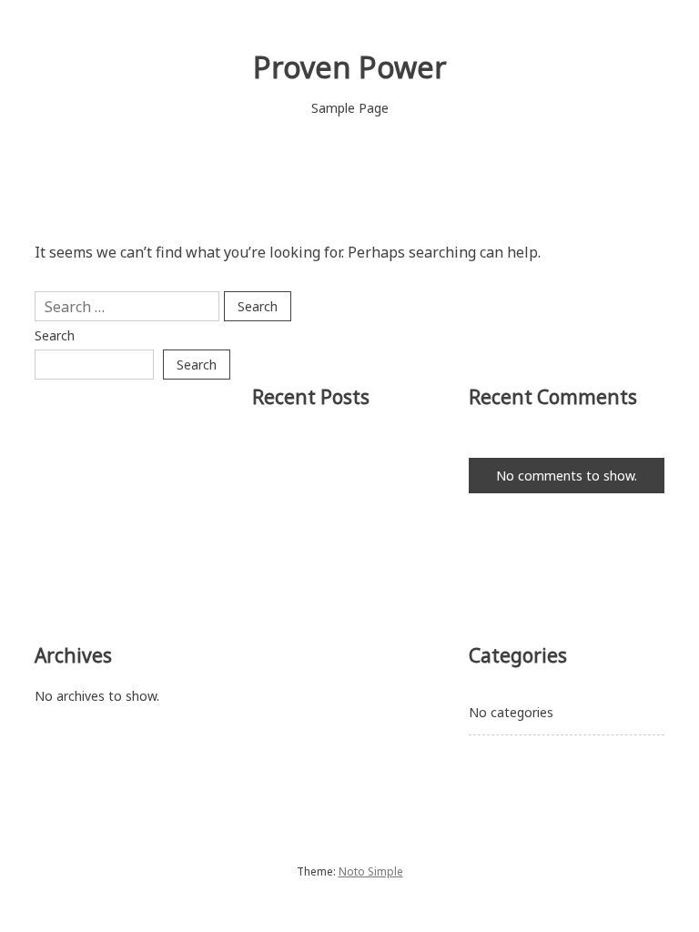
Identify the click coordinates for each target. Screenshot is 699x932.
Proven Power (350, 66)
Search (55, 335)
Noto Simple (371, 871)
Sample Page (350, 107)
